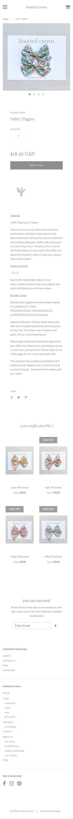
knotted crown (36, 7)
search (7, 655)
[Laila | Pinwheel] (20, 460)
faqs (5, 665)
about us (8, 736)
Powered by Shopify (50, 811)
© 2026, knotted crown (22, 811)
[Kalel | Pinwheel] (20, 529)
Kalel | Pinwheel (20, 556)
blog (5, 760)
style (7, 707)
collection (10, 703)
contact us (9, 660)
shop (6, 698)
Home (5, 19)
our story (10, 741)
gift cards (10, 716)
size (7, 712)
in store (7, 731)
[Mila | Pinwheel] (53, 529)
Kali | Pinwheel (53, 487)
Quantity (15, 129)
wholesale (9, 670)
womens (8, 722)
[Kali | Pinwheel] (53, 460)
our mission (11, 755)
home (6, 693)
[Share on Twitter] (19, 397)
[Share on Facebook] (12, 397)
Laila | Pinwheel (19, 487)
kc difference (12, 745)
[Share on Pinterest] (26, 397)
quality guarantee (14, 750)
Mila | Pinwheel (53, 556)
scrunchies (10, 726)
